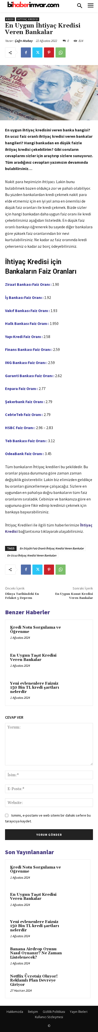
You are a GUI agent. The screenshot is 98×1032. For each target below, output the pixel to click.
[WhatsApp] (61, 52)
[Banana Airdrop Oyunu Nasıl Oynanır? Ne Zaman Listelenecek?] (75, 956)
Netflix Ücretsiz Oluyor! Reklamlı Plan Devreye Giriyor (34, 980)
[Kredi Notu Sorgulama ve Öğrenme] (78, 635)
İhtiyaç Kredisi (27, 19)
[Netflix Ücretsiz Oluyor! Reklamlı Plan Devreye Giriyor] (75, 983)
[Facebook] (26, 52)
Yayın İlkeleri (78, 1012)
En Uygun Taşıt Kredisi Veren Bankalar (33, 657)
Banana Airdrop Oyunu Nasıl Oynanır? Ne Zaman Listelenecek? (36, 953)
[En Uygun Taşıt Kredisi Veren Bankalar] (78, 663)
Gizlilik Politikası (54, 1012)
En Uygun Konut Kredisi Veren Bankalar (74, 596)
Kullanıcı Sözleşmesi (49, 1017)
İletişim (33, 1012)
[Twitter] (37, 52)
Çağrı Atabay (23, 41)
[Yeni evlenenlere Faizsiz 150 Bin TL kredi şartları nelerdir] (78, 691)
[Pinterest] (49, 52)
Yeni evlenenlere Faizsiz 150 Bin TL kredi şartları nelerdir (34, 687)
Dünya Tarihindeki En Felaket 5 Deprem (22, 596)
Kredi (10, 19)
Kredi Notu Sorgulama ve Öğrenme (35, 629)
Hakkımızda (15, 1012)
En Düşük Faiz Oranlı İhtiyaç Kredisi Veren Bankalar (52, 548)
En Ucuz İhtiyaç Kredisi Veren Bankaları (31, 555)
